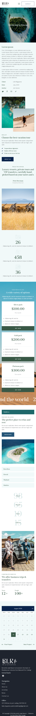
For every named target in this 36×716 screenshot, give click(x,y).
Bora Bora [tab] (6, 466)
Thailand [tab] (6, 477)
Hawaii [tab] (5, 472)
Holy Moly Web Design (19, 713)
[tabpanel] (18, 437)
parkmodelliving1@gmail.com (19, 703)
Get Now (18, 325)
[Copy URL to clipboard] (15, 91)
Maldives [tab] (6, 409)
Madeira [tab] (6, 482)
